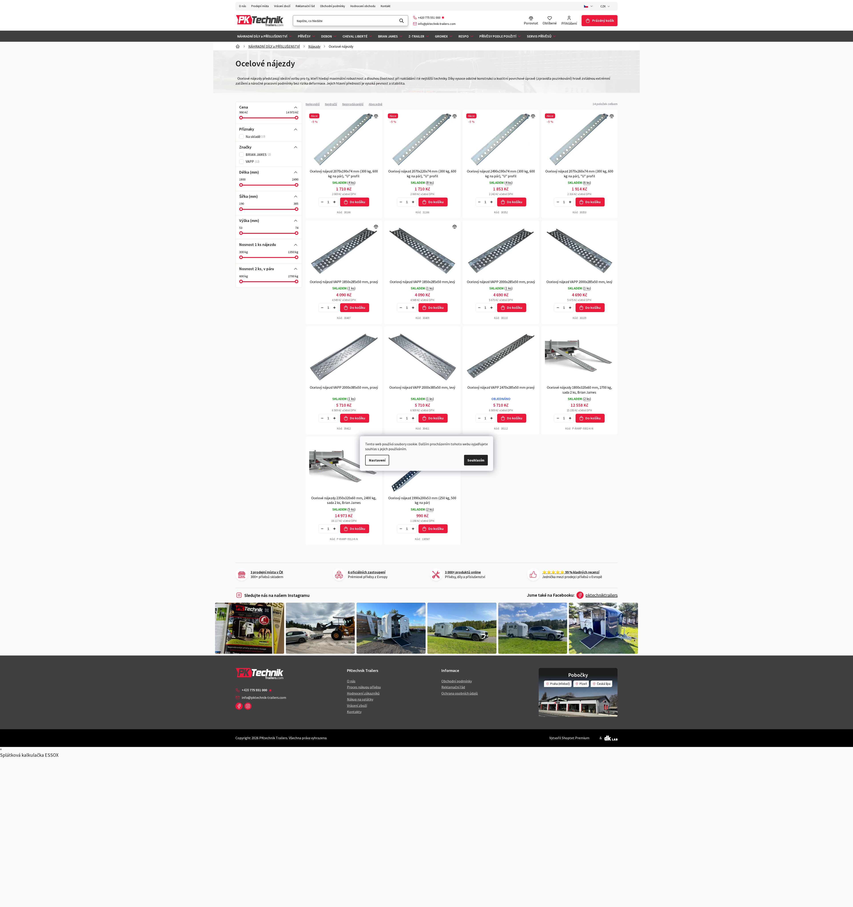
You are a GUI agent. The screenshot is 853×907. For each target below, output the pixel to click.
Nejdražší (331, 104)
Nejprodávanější (352, 104)
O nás (242, 6)
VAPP (252, 161)
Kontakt (385, 6)
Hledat (401, 20)
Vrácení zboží (282, 6)
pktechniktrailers (601, 595)
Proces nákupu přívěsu (364, 687)
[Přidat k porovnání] (344, 250)
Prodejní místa (260, 6)
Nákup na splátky (360, 699)
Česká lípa (603, 684)
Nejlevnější (313, 104)
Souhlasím (475, 460)
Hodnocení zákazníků (363, 693)
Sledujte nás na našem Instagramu (277, 595)
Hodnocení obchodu (362, 6)
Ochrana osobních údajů (459, 693)
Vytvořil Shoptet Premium (569, 738)
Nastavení (377, 460)
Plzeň (583, 684)
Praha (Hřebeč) (560, 684)
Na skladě (255, 136)
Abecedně (375, 104)
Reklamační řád (305, 6)
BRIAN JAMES (258, 154)
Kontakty (354, 711)
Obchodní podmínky (332, 6)
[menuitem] (264, 36)
